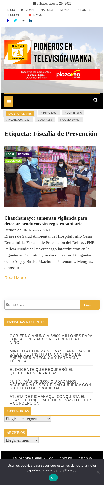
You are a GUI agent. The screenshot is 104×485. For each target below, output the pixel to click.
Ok (53, 478)
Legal (10, 154)
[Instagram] (23, 20)
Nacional (47, 9)
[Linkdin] (30, 20)
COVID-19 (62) (71, 119)
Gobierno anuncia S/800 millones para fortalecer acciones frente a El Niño (51, 339)
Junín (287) (74, 112)
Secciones (14, 15)
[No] (98, 472)
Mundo (65, 9)
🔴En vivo (35, 15)
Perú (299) (50, 112)
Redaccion (12, 230)
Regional (28, 9)
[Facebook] (8, 20)
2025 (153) (46, 119)
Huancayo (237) (19, 119)
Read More (15, 277)
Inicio (11, 9)
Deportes (84, 9)
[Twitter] (16, 20)
